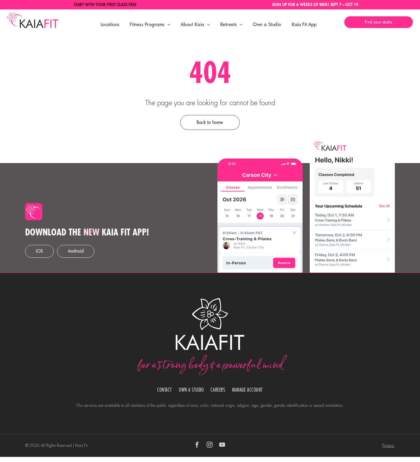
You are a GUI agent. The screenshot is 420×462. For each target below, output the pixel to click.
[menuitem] (110, 24)
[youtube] (222, 445)
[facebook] (197, 445)
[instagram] (209, 445)
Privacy (388, 445)
